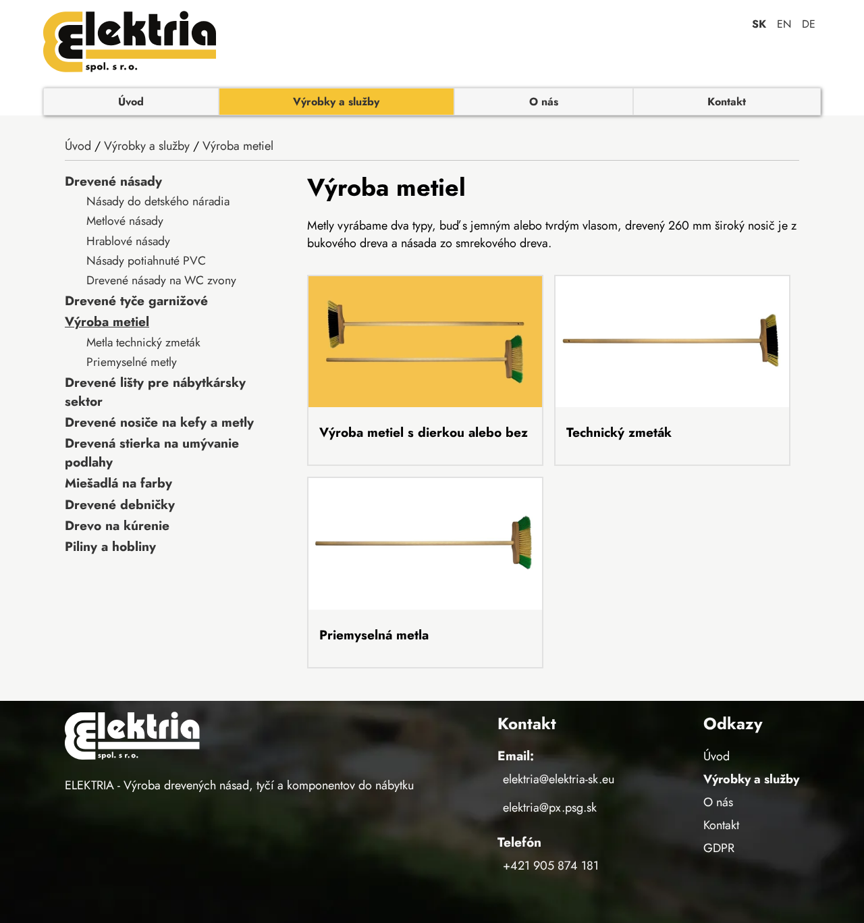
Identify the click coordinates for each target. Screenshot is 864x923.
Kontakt (726, 101)
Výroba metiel (237, 146)
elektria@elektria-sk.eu (558, 779)
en (784, 24)
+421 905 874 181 (551, 865)
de (808, 24)
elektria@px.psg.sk (550, 807)
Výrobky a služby (336, 101)
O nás (543, 101)
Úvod (131, 101)
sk (759, 24)
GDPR (718, 848)
